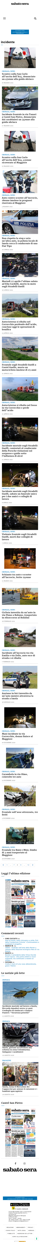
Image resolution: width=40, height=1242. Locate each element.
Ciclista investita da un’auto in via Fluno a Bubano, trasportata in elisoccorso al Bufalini (19, 618)
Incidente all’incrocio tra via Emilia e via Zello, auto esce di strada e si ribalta (18, 659)
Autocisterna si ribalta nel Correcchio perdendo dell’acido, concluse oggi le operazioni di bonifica (19, 329)
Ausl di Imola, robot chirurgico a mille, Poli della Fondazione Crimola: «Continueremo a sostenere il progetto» (22, 1031)
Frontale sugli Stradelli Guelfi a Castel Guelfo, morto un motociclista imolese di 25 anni (19, 370)
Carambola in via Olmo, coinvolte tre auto (15, 778)
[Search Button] (32, 17)
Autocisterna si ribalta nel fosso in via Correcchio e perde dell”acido (19, 411)
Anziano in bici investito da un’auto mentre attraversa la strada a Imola (17, 699)
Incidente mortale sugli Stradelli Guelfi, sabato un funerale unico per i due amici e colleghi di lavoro (20, 498)
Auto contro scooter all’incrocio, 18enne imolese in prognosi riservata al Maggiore (20, 203)
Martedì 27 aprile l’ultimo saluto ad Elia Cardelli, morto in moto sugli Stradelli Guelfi (20, 287)
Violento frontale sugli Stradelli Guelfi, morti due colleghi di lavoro (19, 540)
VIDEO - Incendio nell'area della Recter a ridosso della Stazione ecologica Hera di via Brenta (22, 1038)
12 (28, 868)
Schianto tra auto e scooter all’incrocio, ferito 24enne (16, 579)
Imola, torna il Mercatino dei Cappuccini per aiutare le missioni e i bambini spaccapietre (19, 1178)
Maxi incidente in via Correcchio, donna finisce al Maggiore (17, 739)
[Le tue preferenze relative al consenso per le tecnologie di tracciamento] (36, 1238)
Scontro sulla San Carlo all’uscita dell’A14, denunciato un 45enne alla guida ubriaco (18, 80)
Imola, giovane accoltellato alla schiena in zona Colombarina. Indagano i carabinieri (17, 1139)
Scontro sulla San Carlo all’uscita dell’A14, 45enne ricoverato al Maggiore (16, 163)
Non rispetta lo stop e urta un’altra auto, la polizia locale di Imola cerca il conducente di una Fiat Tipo (20, 245)
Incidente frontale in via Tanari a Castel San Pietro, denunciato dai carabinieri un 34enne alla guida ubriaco (19, 121)
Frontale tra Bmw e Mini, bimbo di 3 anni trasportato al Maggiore (19, 856)
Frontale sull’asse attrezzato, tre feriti (20, 816)
